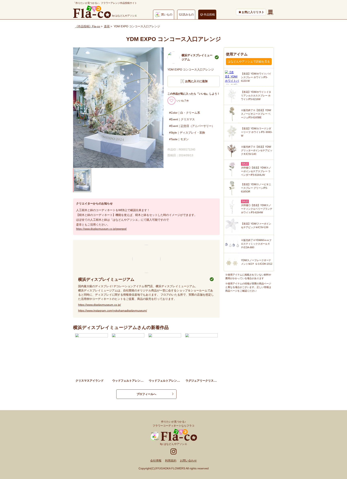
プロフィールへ (146, 394)
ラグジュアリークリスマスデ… (205, 380)
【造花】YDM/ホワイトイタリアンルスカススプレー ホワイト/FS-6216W (256, 96)
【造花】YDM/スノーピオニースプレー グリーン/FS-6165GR (256, 188)
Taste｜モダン (180, 139)
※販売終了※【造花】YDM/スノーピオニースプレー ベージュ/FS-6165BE (256, 114)
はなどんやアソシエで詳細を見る (249, 61)
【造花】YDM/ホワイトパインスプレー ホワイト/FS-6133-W (256, 77)
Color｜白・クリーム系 (185, 112)
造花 (107, 26)
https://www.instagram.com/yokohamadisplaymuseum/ (112, 310)
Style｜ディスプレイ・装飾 (188, 132)
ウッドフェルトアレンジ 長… (132, 380)
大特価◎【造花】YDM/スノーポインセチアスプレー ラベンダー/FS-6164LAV (256, 171)
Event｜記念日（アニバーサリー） (192, 126)
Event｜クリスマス (183, 119)
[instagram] (173, 451)
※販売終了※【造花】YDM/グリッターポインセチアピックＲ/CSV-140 (256, 150)
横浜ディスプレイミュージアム (106, 279)
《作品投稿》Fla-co (87, 26)
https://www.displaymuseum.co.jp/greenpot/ (101, 228)
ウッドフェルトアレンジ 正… (168, 380)
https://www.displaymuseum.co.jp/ (99, 304)
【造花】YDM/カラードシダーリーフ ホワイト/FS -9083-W (256, 132)
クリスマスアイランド (90, 380)
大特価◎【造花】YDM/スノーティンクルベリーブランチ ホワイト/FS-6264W (256, 209)
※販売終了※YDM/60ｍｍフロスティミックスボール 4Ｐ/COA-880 (256, 244)
